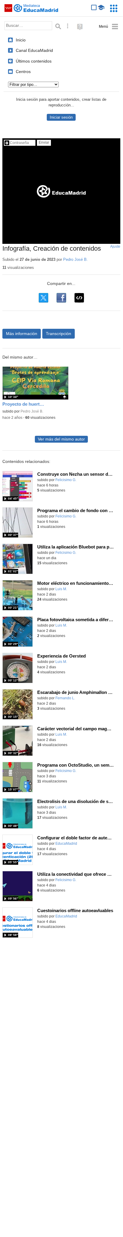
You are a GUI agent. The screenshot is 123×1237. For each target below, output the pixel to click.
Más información (21, 333)
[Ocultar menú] (108, 26)
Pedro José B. (75, 259)
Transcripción (58, 333)
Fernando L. (65, 698)
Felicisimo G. (65, 480)
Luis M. (61, 589)
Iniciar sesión (61, 117)
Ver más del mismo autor (61, 439)
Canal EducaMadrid (34, 50)
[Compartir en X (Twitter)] (43, 298)
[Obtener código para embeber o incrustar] (79, 298)
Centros (23, 71)
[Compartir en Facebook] (61, 298)
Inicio (21, 40)
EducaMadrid (66, 843)
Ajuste (115, 246)
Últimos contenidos (34, 61)
